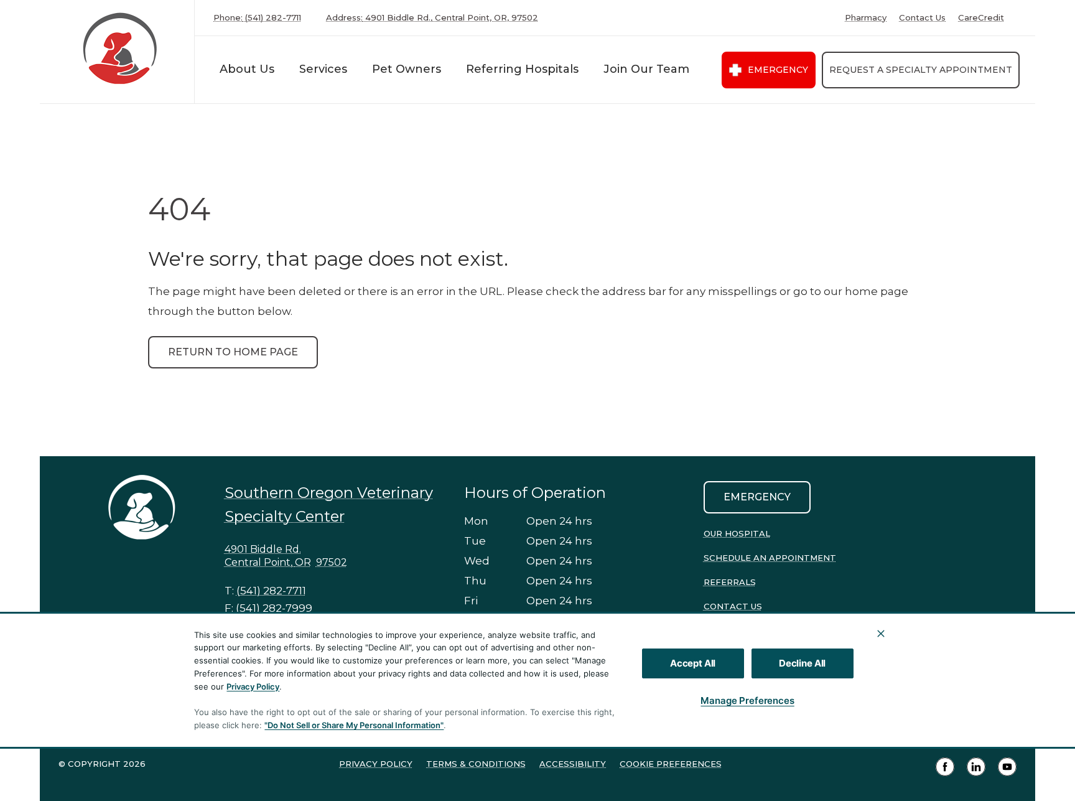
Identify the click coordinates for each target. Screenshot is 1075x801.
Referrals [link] (730, 582)
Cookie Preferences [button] (671, 764)
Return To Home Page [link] (233, 352)
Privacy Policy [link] (375, 764)
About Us (247, 69)
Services (323, 69)
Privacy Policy (252, 686)
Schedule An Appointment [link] (770, 558)
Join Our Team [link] (646, 69)
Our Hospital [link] (737, 533)
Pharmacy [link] (866, 18)
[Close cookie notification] (881, 633)
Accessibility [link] (572, 764)
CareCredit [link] (981, 18)
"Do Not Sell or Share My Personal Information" (354, 725)
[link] (120, 48)
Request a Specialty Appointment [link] (920, 69)
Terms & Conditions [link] (476, 764)
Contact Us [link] (922, 18)
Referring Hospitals (522, 69)
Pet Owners (406, 69)
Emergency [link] (778, 69)
